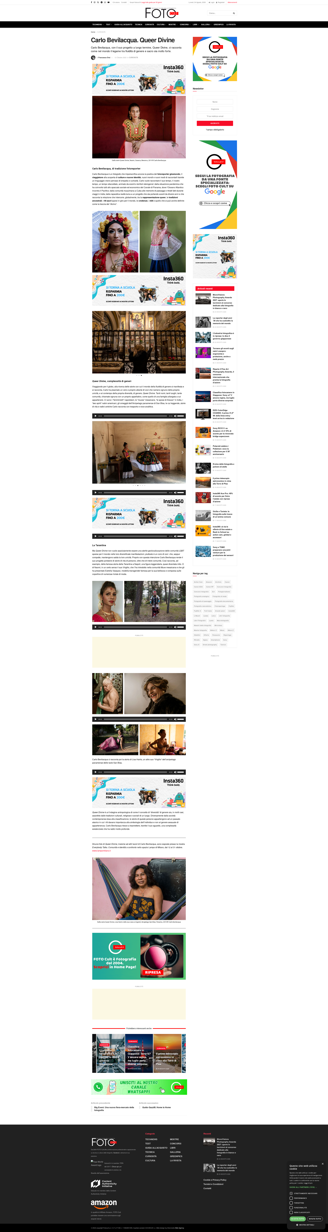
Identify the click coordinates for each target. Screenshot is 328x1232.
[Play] (95, 416)
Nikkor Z (213, 630)
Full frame (208, 611)
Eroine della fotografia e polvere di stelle (223, 465)
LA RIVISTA (175, 1160)
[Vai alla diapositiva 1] (136, 375)
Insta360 (231, 611)
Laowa (205, 616)
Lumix (211, 620)
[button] (95, 342)
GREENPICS (219, 24)
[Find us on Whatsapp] (105, 2)
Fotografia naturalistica (202, 606)
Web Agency (179, 1228)
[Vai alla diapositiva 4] (140, 485)
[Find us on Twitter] (98, 2)
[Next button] (184, 1053)
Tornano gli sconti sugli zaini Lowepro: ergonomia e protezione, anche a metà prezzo (223, 354)
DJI (213, 592)
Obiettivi (197, 635)
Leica (214, 616)
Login (212, 2)
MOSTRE (172, 24)
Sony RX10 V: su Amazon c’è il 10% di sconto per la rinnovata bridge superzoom (223, 432)
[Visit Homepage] (149, 13)
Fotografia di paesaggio (203, 601)
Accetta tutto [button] (297, 1219)
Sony (225, 640)
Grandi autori (220, 611)
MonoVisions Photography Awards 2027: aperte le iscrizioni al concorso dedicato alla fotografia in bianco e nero (223, 301)
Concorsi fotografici (201, 592)
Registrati (220, 2)
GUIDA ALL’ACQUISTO (123, 24)
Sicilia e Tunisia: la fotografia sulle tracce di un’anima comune (222, 514)
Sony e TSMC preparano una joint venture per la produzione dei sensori (223, 551)
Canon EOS (198, 587)
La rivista (231, 24)
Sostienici (116, 1153)
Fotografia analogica (201, 596)
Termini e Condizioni (213, 1184)
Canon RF (210, 587)
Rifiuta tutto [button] (315, 1219)
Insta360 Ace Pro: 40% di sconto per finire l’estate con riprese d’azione (223, 497)
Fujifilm (231, 606)
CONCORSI (184, 24)
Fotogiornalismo (224, 592)
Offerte (206, 635)
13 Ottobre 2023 (120, 57)
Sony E (196, 645)
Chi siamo (116, 2)
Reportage (227, 635)
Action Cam (198, 582)
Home (93, 32)
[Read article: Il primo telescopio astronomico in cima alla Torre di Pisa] (203, 482)
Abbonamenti (232, 2)
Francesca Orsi (104, 57)
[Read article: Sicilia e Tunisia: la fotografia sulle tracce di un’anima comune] (203, 515)
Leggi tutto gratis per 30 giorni (151, 2)
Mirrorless (218, 625)
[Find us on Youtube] (108, 2)
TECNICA (138, 24)
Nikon (222, 630)
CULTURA (161, 24)
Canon (227, 582)
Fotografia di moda (220, 596)
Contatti (124, 2)
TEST (108, 24)
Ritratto (197, 640)
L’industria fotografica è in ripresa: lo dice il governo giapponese (109, 1057)
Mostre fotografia (200, 630)
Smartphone (215, 640)
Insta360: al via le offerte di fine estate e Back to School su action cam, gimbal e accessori (222, 532)
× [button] (323, 1164)
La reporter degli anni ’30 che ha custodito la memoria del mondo (223, 321)
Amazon (209, 582)
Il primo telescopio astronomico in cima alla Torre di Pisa (167, 1059)
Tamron (223, 645)
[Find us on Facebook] (91, 2)
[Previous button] (94, 1053)
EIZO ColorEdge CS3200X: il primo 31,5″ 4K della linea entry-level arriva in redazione (223, 414)
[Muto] (175, 416)
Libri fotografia (224, 616)
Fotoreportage (220, 606)
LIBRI (195, 24)
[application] (139, 416)
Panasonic (216, 635)
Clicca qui (115, 1166)
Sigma (205, 640)
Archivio (218, 582)
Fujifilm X (197, 611)
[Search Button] (234, 13)
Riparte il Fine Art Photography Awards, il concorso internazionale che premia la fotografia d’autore (223, 376)
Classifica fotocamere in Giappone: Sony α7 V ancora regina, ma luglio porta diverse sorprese (139, 1055)
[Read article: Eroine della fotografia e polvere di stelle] (203, 468)
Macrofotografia (223, 620)
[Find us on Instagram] (94, 2)
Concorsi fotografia (224, 587)
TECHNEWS (97, 24)
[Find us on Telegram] (101, 2)
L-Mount (197, 616)
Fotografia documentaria (224, 601)
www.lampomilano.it (101, 850)
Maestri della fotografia (202, 625)
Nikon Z (231, 630)
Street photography (210, 645)
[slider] (180, 415)
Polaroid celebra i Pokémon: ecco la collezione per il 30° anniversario (221, 450)
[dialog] (306, 1195)
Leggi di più (308, 1183)
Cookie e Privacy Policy (214, 1179)
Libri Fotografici (200, 620)
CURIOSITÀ (149, 24)
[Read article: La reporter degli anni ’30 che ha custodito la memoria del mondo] (203, 322)
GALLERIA (205, 24)
